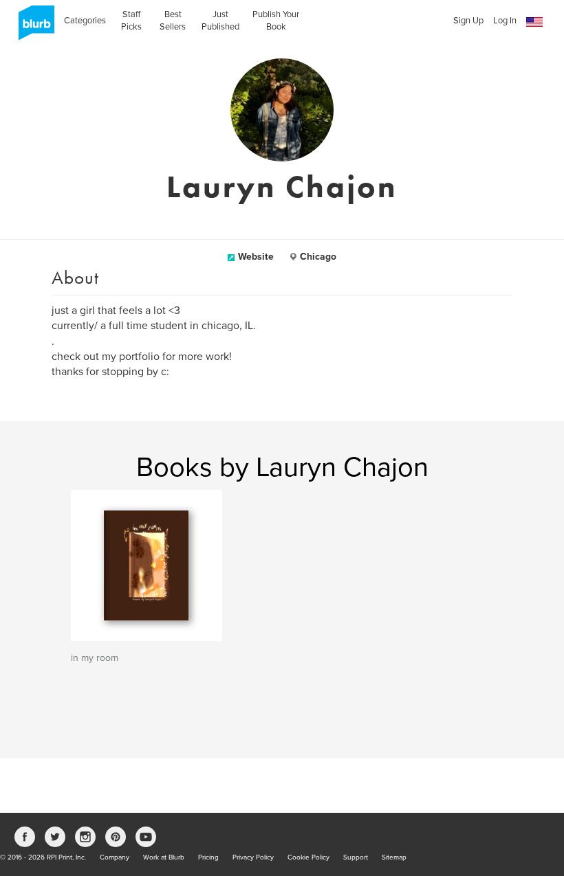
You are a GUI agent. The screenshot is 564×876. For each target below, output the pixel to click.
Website (256, 256)
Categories (85, 20)
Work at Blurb (163, 857)
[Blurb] (32, 27)
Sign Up (468, 20)
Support (355, 857)
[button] (534, 22)
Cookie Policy (308, 857)
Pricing (208, 857)
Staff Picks (131, 20)
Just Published (220, 20)
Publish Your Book (275, 20)
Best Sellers (173, 20)
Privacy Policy (253, 857)
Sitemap (394, 857)
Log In (505, 20)
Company (114, 857)
